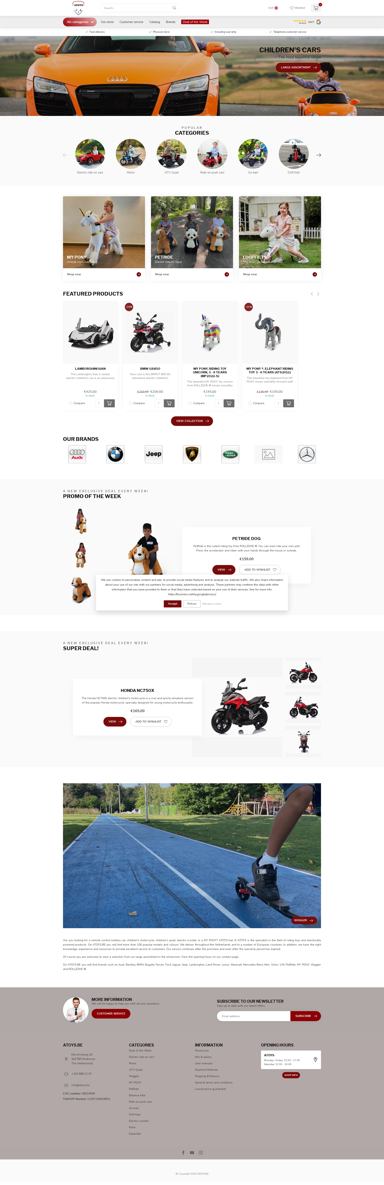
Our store (107, 22)
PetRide (134, 1089)
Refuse (191, 604)
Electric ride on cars (141, 1057)
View (221, 570)
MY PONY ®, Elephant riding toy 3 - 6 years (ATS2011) (269, 370)
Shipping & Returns (207, 1076)
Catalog (154, 22)
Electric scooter (139, 1121)
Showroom (202, 1050)
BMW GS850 (150, 369)
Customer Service (111, 1014)
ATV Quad (135, 1070)
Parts (132, 1127)
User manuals (204, 1063)
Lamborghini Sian (90, 369)
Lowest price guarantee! (210, 1089)
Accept (172, 604)
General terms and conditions (214, 1082)
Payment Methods (206, 1070)
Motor (132, 1063)
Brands (170, 22)
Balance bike (137, 1095)
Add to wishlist (257, 570)
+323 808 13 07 (81, 1074)
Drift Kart (135, 1114)
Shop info (291, 1075)
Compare (79, 403)
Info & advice (203, 1057)
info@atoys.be (80, 1085)
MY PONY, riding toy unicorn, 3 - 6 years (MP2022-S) (210, 372)
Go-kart (134, 1108)
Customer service (131, 22)
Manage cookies (211, 603)
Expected (135, 1134)
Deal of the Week (195, 22)
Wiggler (134, 1076)
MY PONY (135, 1082)
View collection (189, 421)
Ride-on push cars (140, 1102)
